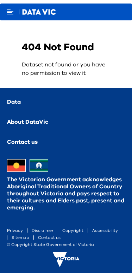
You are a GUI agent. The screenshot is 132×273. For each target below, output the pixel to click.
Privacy (15, 230)
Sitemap (20, 237)
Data (14, 102)
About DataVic (27, 122)
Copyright (72, 230)
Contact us (22, 142)
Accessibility (105, 230)
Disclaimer (43, 230)
